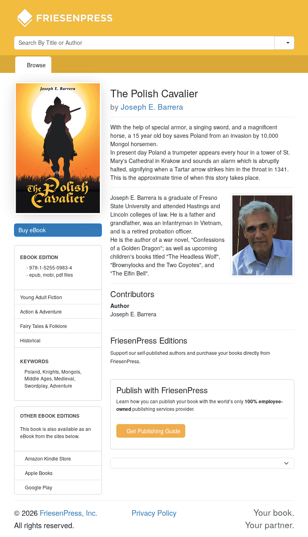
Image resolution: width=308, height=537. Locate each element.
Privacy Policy (154, 512)
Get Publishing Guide (152, 431)
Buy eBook (32, 230)
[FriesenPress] (70, 17)
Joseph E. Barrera (152, 106)
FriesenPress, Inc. (68, 512)
